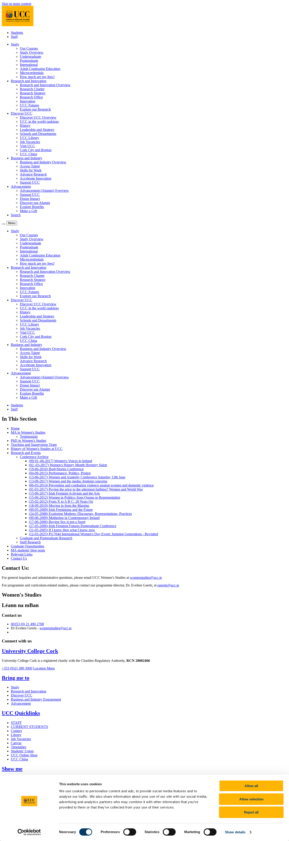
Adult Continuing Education (40, 69)
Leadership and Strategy (37, 130)
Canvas (16, 743)
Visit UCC (27, 146)
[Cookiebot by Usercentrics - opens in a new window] (29, 832)
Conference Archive (34, 457)
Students (17, 33)
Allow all (251, 786)
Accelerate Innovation (35, 178)
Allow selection (251, 799)
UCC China (28, 154)
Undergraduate (30, 56)
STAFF (16, 723)
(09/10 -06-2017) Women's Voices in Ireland (60, 461)
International (29, 65)
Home (15, 428)
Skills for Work (31, 170)
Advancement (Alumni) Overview (44, 190)
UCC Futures (29, 105)
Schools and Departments (38, 134)
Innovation (27, 101)
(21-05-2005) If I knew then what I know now (62, 530)
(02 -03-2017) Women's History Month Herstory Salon (68, 465)
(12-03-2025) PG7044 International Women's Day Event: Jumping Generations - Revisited (93, 534)
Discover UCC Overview (38, 117)
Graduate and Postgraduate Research (46, 538)
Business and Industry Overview (43, 162)
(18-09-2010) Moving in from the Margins (59, 505)
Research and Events (26, 453)
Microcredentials (32, 73)
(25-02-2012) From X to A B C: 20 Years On (61, 501)
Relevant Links (22, 554)
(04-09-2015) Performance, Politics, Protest (60, 473)
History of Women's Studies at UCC (37, 449)
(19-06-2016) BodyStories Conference (56, 469)
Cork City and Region (35, 150)
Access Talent (30, 166)
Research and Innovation (28, 691)
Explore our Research (35, 109)
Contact (16, 731)
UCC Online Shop (24, 755)
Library (16, 735)
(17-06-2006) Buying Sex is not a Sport (57, 522)
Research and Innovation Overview (45, 85)
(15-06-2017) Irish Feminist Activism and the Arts (64, 493)
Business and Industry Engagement (36, 699)
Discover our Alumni (35, 203)
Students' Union (22, 751)
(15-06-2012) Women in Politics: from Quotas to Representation (74, 497)
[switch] (129, 832)
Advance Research (33, 174)
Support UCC (30, 182)
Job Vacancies (30, 142)
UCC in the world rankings (39, 121)
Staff (14, 37)
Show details (235, 832)
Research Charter (32, 89)
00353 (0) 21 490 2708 (27, 624)
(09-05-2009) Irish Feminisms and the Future (61, 510)
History (25, 125)
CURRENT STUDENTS (29, 727)
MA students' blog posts (28, 550)
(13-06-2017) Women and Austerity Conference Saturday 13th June (77, 477)
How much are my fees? (37, 77)
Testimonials (29, 436)
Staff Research (30, 542)
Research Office (31, 97)
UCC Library (29, 138)
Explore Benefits (32, 207)
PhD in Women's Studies (28, 441)
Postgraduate (29, 61)
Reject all (251, 812)
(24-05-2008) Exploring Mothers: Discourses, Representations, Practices (80, 514)
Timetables (18, 747)
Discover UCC (21, 695)
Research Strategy (33, 93)
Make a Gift (28, 211)
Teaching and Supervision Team (34, 445)
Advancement (21, 703)
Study (15, 687)
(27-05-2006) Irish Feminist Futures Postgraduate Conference (72, 526)
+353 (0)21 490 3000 (17, 668)
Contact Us (19, 558)
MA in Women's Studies (28, 432)
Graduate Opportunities (27, 546)
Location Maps (44, 668)
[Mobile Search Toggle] (3, 224)
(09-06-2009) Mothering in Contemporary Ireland (64, 518)
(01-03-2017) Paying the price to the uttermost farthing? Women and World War (86, 489)
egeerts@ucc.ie (168, 585)
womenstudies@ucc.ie (146, 577)
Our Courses (29, 48)
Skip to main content (16, 4)
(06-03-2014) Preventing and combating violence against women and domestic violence (91, 485)
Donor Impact (30, 199)
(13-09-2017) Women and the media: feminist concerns (68, 481)
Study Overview (31, 52)
